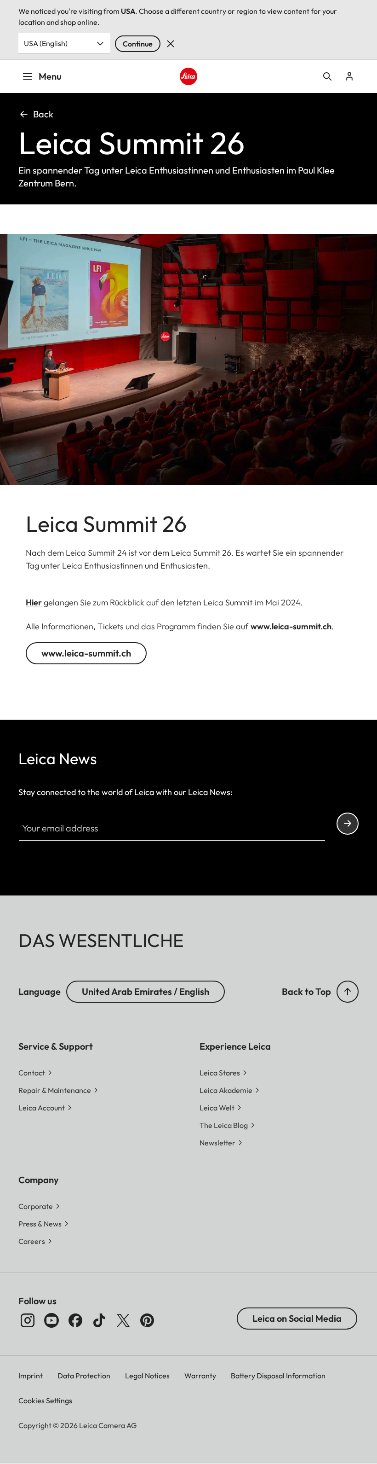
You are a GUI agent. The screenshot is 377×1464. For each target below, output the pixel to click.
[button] (348, 992)
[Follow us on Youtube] (51, 1320)
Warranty (200, 1375)
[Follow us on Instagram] (27, 1320)
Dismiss (170, 43)
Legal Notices (147, 1375)
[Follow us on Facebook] (75, 1320)
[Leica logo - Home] (188, 76)
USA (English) (46, 43)
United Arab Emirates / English (145, 991)
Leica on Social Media (297, 1318)
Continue (138, 43)
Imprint (30, 1375)
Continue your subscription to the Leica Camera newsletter (348, 824)
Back (43, 114)
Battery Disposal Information (278, 1375)
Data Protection (83, 1375)
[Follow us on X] (123, 1320)
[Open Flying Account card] (349, 76)
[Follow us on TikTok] (99, 1320)
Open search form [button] (327, 76)
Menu (50, 76)
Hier (34, 602)
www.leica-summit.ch (291, 626)
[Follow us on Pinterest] (147, 1320)
